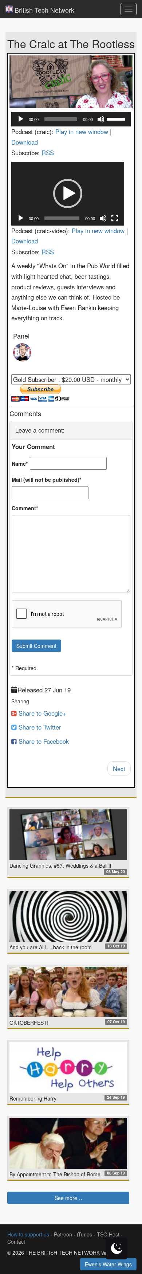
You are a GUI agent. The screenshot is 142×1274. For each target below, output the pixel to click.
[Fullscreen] (114, 218)
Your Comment (33, 446)
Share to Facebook (43, 741)
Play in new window (81, 131)
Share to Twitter (39, 727)
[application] (71, 119)
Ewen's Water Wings (108, 1264)
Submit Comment (36, 645)
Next (119, 768)
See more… (68, 1197)
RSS (48, 152)
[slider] (117, 118)
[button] (67, 193)
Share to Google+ (41, 713)
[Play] (20, 119)
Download (24, 142)
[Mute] (100, 119)
